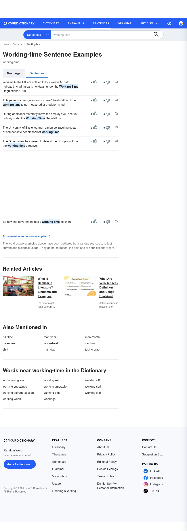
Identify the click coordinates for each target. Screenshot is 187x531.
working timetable (55, 386)
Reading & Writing (64, 491)
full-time (8, 337)
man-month (92, 337)
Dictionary (58, 447)
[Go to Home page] (19, 23)
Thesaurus (59, 454)
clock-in (90, 343)
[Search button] (157, 35)
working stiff (93, 380)
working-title (93, 392)
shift (5, 349)
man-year (50, 337)
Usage (56, 483)
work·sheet (51, 343)
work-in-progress (13, 380)
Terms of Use (105, 476)
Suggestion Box (152, 454)
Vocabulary (59, 476)
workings (50, 399)
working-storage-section (18, 392)
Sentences (34, 34)
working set (51, 380)
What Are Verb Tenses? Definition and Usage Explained (108, 287)
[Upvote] (95, 82)
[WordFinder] (181, 23)
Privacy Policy (106, 454)
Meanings (13, 73)
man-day (49, 349)
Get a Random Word (19, 464)
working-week (12, 399)
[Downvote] (108, 82)
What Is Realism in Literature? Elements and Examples (47, 287)
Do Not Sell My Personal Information (110, 485)
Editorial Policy (107, 461)
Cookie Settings (107, 469)
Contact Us (149, 447)
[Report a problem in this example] (116, 82)
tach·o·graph (93, 349)
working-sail (93, 386)
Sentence (17, 44)
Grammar (58, 469)
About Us (103, 447)
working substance (15, 386)
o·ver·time (9, 343)
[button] (169, 23)
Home (6, 44)
